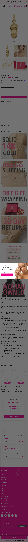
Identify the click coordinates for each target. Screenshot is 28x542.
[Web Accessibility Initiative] (0, 540)
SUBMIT (7, 274)
